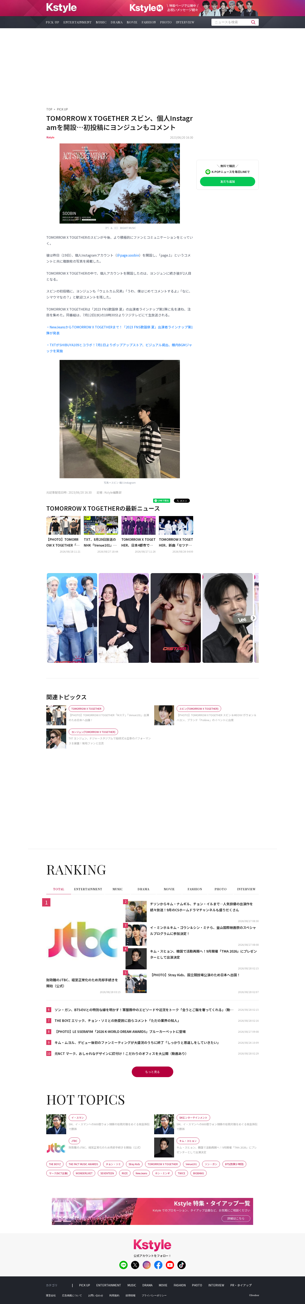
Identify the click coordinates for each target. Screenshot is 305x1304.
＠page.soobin (128, 255)
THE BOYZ (55, 1164)
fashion (149, 22)
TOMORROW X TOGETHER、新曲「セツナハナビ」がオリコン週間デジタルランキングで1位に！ (176, 542)
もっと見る (152, 1072)
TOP (49, 109)
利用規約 (114, 1295)
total (58, 889)
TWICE (181, 1173)
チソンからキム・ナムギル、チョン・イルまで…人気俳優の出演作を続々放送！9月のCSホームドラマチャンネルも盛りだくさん (201, 906)
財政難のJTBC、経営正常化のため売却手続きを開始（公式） (82, 982)
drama (117, 22)
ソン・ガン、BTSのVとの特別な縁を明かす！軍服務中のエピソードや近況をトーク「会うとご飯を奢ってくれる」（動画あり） (144, 1010)
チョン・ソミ (113, 1164)
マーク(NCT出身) (58, 1173)
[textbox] (235, 22)
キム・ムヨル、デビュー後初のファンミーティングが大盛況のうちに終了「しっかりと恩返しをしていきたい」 (137, 1042)
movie (132, 22)
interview (185, 22)
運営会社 (51, 1295)
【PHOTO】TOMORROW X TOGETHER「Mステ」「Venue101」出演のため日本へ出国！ (63, 542)
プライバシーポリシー (154, 1295)
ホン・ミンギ (162, 1173)
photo (166, 22)
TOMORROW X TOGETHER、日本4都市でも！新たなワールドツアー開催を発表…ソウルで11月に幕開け (138, 542)
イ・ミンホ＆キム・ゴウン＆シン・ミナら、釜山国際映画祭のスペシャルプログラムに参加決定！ (203, 930)
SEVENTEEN (107, 1173)
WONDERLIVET (84, 1173)
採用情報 (130, 1295)
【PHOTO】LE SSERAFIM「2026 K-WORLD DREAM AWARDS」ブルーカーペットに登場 (120, 1031)
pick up (52, 22)
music (101, 22)
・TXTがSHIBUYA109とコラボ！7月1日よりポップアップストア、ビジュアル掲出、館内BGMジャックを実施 (119, 347)
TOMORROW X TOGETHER (163, 1164)
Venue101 (191, 1164)
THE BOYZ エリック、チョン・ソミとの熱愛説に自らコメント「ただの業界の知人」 (118, 1020)
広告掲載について (72, 1295)
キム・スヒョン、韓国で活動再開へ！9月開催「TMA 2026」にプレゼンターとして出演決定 (203, 954)
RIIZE (125, 1173)
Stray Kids (134, 1164)
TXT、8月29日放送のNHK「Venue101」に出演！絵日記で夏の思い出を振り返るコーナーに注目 (100, 542)
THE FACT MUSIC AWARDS (83, 1164)
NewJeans (141, 1173)
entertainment (77, 22)
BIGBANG (198, 1173)
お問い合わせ (95, 1295)
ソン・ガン (211, 1164)
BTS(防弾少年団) (234, 1164)
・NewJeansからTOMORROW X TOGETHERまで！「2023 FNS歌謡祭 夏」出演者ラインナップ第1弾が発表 (119, 329)
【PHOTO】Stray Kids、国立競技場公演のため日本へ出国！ (195, 974)
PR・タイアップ (241, 1285)
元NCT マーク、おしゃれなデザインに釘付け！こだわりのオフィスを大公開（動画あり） (121, 1053)
